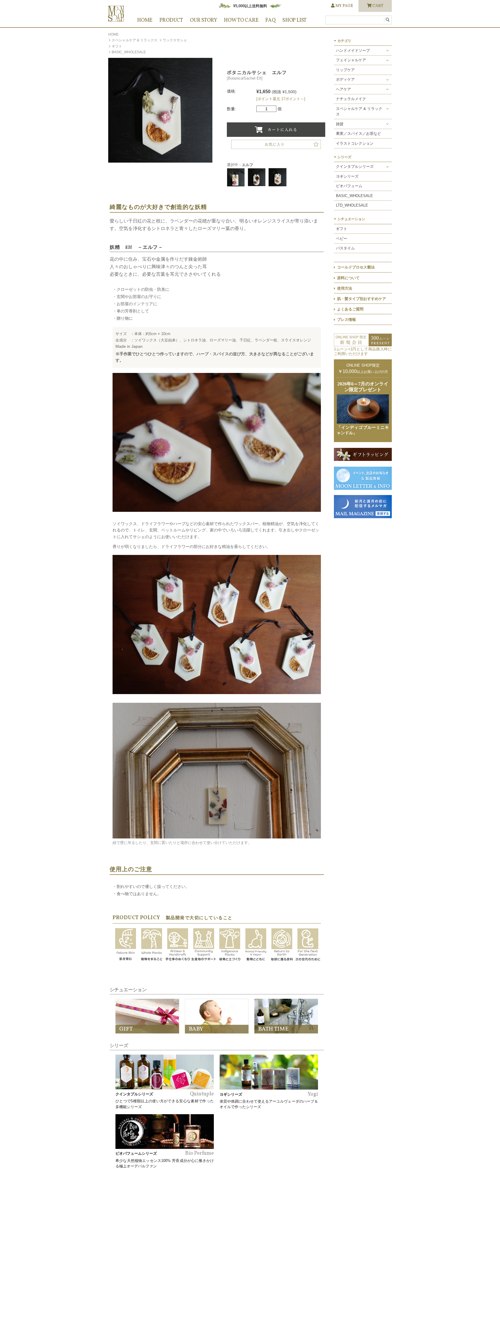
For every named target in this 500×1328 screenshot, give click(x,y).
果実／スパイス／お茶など (358, 133)
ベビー (341, 238)
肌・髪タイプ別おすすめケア (361, 299)
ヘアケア (343, 89)
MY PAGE (344, 6)
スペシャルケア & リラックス (134, 40)
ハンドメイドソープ (353, 50)
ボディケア (345, 79)
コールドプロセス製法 (356, 267)
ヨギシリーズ (347, 176)
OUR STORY (203, 20)
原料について (348, 278)
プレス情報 (346, 319)
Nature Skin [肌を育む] (126, 944)
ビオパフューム (349, 186)
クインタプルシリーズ (355, 166)
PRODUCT (171, 20)
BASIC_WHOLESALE (129, 52)
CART (377, 6)
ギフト (117, 46)
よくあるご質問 (350, 309)
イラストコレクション (355, 143)
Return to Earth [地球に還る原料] (282, 944)
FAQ (270, 20)
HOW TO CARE (241, 20)
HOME (144, 20)
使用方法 (344, 288)
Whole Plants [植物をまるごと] (152, 944)
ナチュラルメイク (351, 99)
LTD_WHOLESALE (352, 205)
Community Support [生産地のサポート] (204, 944)
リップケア (345, 70)
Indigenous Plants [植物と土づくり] (230, 944)
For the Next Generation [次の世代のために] (308, 944)
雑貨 (339, 124)
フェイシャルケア (351, 60)
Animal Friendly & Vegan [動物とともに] (256, 944)
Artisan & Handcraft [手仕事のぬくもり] (178, 944)
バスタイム (345, 248)
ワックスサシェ (175, 40)
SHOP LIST (294, 20)
